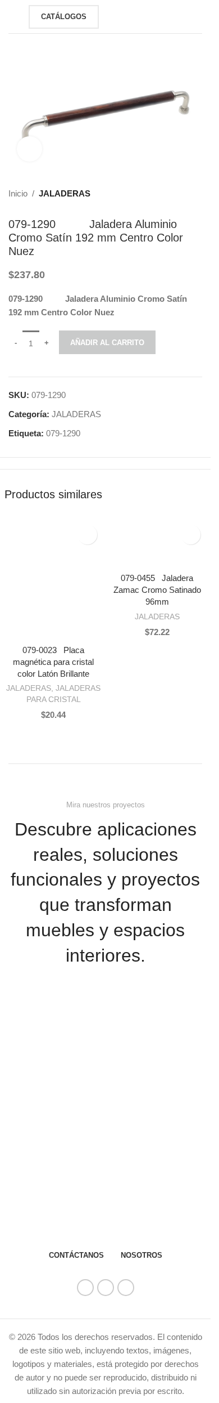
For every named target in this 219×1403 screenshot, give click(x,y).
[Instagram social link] (105, 1287)
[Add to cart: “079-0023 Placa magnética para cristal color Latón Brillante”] (15, 627)
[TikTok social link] (125, 1287)
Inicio (18, 193)
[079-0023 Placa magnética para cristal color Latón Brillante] (53, 579)
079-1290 (63, 433)
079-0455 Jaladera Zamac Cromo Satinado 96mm (157, 589)
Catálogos (63, 16)
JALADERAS (64, 193)
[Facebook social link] (85, 1287)
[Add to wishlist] (87, 534)
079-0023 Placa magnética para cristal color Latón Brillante (53, 661)
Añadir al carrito (107, 342)
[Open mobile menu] (13, 17)
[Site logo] (125, 15)
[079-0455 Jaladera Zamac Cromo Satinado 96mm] (157, 543)
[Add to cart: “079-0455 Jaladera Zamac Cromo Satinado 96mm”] (119, 555)
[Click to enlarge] (29, 149)
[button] (206, 1069)
